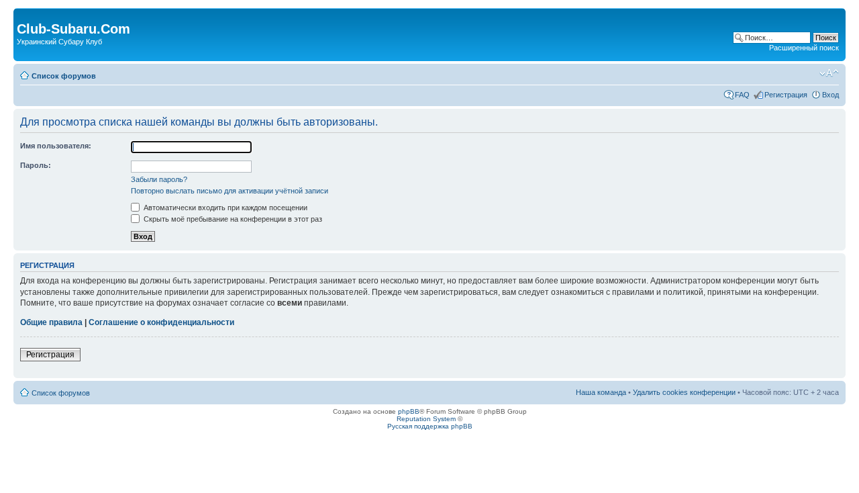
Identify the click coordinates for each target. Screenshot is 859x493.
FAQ (742, 95)
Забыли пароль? (159, 179)
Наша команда (601, 392)
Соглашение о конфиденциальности (161, 322)
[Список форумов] (24, 14)
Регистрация (785, 95)
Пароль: (35, 165)
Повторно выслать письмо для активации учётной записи (229, 191)
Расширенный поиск (804, 48)
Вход (830, 95)
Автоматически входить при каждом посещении (224, 208)
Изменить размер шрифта (829, 73)
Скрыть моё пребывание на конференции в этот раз (232, 219)
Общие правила (51, 322)
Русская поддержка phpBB (429, 426)
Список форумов (64, 76)
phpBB (408, 411)
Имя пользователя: (55, 146)
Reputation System (426, 418)
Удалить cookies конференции (684, 392)
